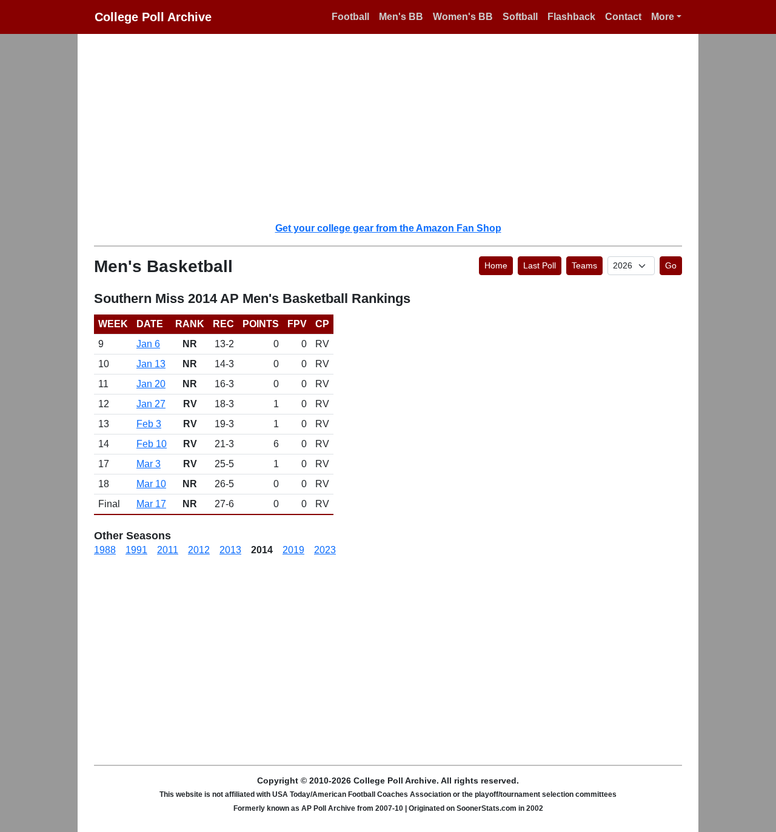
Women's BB (463, 17)
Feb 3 (148, 424)
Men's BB (401, 17)
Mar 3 (148, 464)
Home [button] (495, 265)
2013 (230, 550)
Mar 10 (151, 484)
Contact (623, 17)
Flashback (571, 17)
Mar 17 (151, 504)
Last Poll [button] (539, 265)
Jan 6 (148, 344)
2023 (325, 550)
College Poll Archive (153, 17)
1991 (136, 550)
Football (350, 17)
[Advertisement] (395, 127)
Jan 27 (151, 404)
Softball (520, 17)
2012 (199, 550)
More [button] (662, 17)
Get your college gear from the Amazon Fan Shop (388, 228)
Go (671, 265)
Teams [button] (584, 265)
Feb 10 (151, 444)
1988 (105, 550)
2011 (167, 550)
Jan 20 (151, 384)
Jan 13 (151, 364)
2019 (293, 550)
